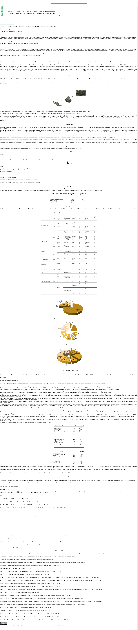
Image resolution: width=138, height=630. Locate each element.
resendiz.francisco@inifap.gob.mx (16, 31)
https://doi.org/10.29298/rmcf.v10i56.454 (53, 6)
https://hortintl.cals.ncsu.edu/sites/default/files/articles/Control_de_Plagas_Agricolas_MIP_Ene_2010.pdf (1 (110, 519)
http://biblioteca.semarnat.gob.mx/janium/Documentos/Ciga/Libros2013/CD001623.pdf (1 (82, 601)
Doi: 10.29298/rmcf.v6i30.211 (97, 589)
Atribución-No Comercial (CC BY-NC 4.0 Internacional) (58, 625)
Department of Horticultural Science (53, 519)
